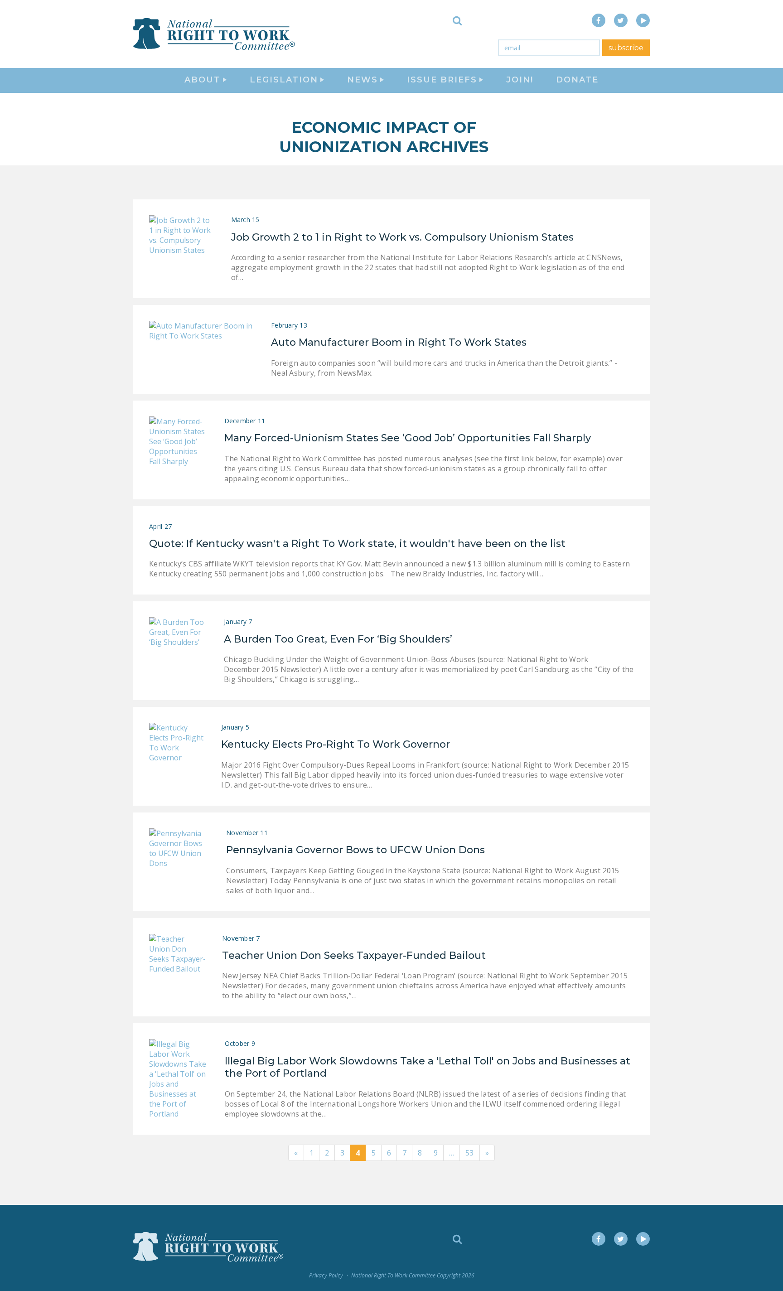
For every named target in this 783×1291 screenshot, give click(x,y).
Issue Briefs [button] (442, 80)
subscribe (626, 48)
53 (469, 1153)
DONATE (577, 80)
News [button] (362, 80)
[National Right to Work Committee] (214, 34)
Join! (519, 80)
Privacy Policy (326, 1275)
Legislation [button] (284, 80)
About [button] (202, 80)
